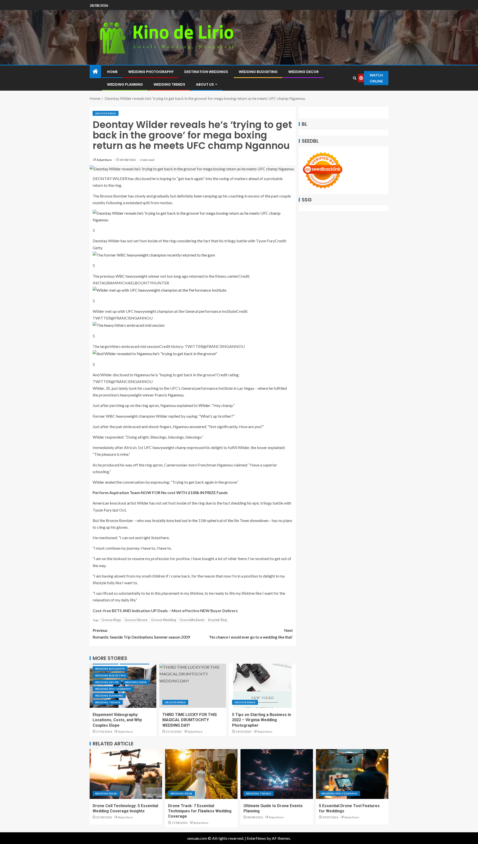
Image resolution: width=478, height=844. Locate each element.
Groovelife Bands (192, 620)
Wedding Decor (303, 71)
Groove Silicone (135, 620)
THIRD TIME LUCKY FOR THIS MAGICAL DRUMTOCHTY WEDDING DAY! (189, 720)
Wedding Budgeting (258, 71)
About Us (205, 84)
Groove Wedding (163, 620)
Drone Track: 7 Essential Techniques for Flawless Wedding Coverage (200, 811)
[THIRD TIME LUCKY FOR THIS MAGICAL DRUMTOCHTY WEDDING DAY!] (192, 686)
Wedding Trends (169, 84)
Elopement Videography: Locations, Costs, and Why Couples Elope (117, 720)
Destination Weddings (206, 71)
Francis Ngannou (169, 394)
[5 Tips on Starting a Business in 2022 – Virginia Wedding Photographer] (262, 686)
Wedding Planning (125, 84)
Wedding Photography (151, 71)
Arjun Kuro (104, 160)
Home (112, 71)
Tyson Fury (102, 510)
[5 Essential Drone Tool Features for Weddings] (352, 774)
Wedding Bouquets (110, 668)
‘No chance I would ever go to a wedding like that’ (251, 633)
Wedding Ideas (136, 682)
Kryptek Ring (217, 620)
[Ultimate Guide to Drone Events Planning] (276, 774)
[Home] (95, 71)
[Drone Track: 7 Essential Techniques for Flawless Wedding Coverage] (201, 774)
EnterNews (256, 838)
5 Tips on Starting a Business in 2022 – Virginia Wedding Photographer (261, 720)
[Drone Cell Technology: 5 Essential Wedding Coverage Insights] (126, 774)
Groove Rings (105, 113)
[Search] (354, 78)
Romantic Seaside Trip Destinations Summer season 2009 (141, 633)
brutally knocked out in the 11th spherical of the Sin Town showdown (210, 520)
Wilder (204, 405)
